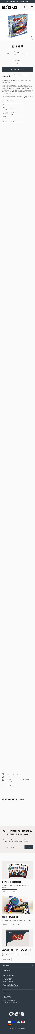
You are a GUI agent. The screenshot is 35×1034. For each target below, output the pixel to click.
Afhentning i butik (9, 785)
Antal (17, 60)
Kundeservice (7, 970)
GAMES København (8, 975)
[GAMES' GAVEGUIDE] (17, 905)
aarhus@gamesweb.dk (13, 1002)
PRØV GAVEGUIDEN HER (12, 924)
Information (6, 965)
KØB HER (6, 959)
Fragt (15, 53)
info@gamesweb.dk (12, 985)
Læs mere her (9, 891)
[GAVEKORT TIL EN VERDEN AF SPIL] (17, 938)
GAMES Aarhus (7, 992)
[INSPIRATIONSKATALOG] (17, 870)
